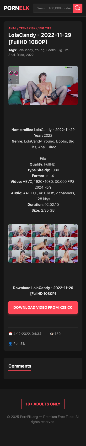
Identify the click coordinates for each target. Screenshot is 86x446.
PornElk (19, 343)
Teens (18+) (28, 28)
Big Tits (45, 28)
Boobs (51, 50)
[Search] (77, 8)
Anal (12, 28)
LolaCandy (25, 50)
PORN (16, 8)
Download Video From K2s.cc (43, 307)
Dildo (20, 55)
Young (39, 50)
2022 (30, 55)
